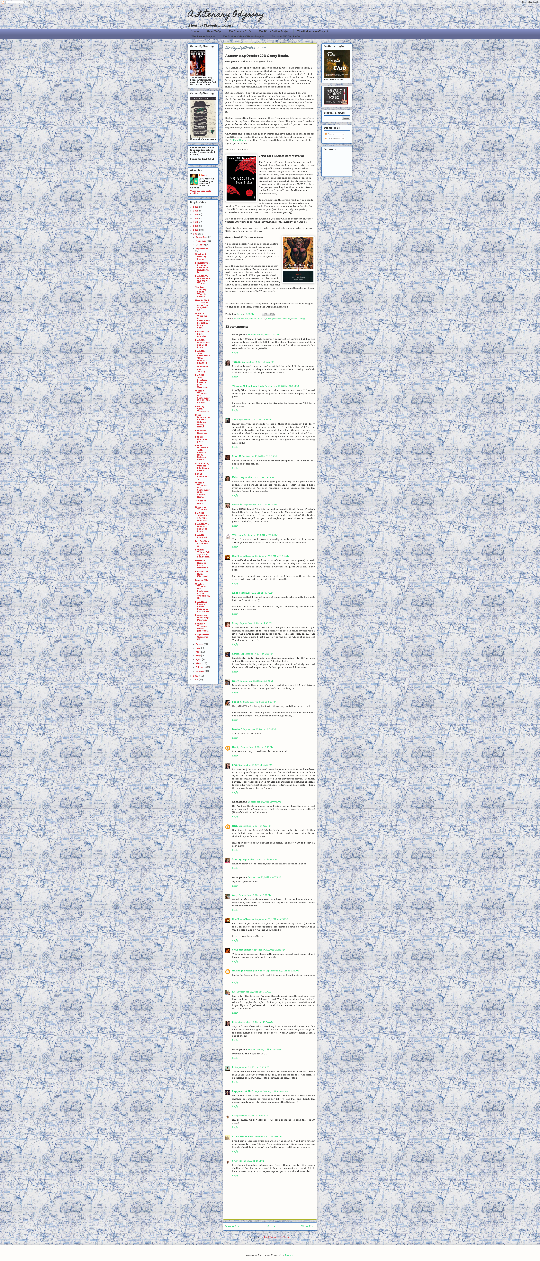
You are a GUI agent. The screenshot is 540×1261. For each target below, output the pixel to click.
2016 (195, 214)
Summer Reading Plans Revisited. (201, 564)
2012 (195, 230)
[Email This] (263, 314)
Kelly (235, 681)
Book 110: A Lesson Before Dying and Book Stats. (202, 607)
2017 (195, 211)
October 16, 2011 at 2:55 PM (249, 1160)
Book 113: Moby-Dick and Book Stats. (202, 343)
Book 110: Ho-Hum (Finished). (202, 573)
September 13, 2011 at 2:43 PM (256, 653)
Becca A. (237, 702)
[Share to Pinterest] (273, 314)
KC (234, 991)
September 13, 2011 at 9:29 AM (261, 535)
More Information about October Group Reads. (202, 421)
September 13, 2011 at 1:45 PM (256, 623)
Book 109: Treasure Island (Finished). (202, 627)
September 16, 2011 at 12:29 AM (259, 859)
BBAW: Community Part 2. (202, 439)
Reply (235, 352)
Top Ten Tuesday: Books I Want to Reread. (201, 292)
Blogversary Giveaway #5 (202, 637)
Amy (235, 895)
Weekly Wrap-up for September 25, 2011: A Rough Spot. (202, 320)
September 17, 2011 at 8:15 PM (271, 919)
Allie (240, 314)
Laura (236, 653)
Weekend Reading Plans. (200, 256)
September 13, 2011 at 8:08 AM (260, 504)
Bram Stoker (241, 318)
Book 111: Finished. (201, 536)
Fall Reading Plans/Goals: (202, 543)
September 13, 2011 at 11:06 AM (272, 556)
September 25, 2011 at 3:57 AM (264, 1049)
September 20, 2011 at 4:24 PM (282, 970)
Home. (195, 31)
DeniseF (237, 729)
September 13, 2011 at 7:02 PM (256, 681)
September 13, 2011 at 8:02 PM (259, 702)
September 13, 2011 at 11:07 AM (256, 592)
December (201, 237)
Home (270, 1226)
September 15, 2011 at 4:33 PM (254, 826)
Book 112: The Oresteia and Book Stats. (202, 527)
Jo (233, 1067)
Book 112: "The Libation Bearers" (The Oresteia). (201, 381)
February (201, 667)
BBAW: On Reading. (201, 432)
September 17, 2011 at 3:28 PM (255, 895)
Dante (252, 318)
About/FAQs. (214, 31)
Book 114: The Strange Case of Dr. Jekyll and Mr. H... (202, 267)
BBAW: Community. (202, 476)
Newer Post (233, 1226)
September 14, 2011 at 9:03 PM (264, 801)
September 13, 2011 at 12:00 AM (259, 456)
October (200, 245)
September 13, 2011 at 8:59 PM (259, 729)
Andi (235, 592)
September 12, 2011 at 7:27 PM (264, 334)
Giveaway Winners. (201, 508)
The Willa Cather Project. (274, 31)
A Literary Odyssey (226, 14)
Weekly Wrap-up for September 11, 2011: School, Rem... (202, 490)
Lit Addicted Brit (242, 1136)
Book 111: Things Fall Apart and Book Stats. (202, 553)
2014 (196, 222)
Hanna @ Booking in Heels (248, 970)
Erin (235, 765)
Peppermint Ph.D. (243, 1091)
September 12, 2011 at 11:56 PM (254, 419)
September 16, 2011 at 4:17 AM (264, 877)
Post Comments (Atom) (277, 1237)
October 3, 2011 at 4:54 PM (268, 1136)
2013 (195, 226)
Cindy (236, 747)
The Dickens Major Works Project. (243, 36)
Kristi (235, 477)
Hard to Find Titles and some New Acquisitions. (202, 305)
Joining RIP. (201, 580)
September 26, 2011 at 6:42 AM (252, 1067)
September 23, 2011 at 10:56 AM (255, 1022)
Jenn (235, 826)
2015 (195, 218)
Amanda (237, 504)
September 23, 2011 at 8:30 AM (254, 991)
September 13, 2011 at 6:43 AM (257, 477)
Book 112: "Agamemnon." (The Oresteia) (202, 516)
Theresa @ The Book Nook (248, 386)
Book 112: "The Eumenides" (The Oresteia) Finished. (202, 357)
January (200, 671)
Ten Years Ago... (200, 502)
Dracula (261, 318)
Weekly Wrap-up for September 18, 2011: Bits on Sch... (202, 397)
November (202, 241)
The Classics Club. (240, 31)
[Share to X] (268, 314)
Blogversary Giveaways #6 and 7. (202, 617)
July (198, 648)
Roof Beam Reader (243, 556)
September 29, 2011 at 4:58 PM (251, 1115)
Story (235, 623)
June (198, 652)
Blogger (289, 1255)
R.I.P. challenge (238, 140)
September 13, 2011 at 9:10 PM (257, 747)
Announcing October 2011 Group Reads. (202, 467)
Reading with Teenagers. (202, 408)
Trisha (236, 362)
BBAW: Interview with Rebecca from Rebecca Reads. (202, 452)
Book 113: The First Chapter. (202, 333)
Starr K (236, 456)
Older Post (308, 1226)
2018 (195, 207)
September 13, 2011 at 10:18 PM (255, 765)
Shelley (237, 859)
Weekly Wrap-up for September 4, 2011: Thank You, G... (202, 591)
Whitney (237, 535)
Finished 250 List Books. (286, 36)
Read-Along (298, 318)
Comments (333, 138)
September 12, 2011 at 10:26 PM (282, 386)
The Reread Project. (203, 36)
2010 (196, 676)
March (200, 663)
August (200, 644)
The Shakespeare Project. (313, 31)
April (199, 659)
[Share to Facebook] (271, 314)
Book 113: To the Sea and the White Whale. (202, 279)
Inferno (286, 318)
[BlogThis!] (265, 314)
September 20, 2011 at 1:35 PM (268, 949)
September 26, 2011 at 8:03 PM (271, 1091)
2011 (195, 234)
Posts (330, 134)
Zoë (234, 419)
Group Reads (273, 318)
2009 (196, 680)
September (202, 249)
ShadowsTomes (241, 949)
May (198, 656)
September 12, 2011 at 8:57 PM (257, 362)
